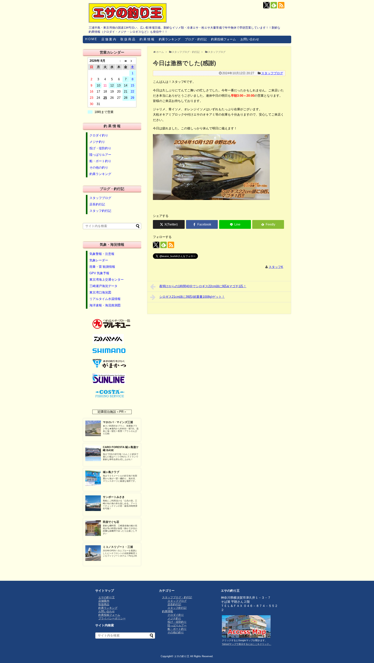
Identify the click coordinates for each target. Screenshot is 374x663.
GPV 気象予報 (99, 273)
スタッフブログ (272, 73)
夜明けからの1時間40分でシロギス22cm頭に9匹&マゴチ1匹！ (202, 286)
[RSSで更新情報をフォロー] (281, 5)
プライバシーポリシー (112, 618)
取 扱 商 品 (127, 39)
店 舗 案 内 (108, 39)
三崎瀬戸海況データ (103, 286)
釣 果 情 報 (146, 39)
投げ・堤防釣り (100, 148)
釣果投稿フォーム (223, 39)
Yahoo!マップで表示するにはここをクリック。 (246, 644)
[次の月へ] (132, 61)
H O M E (91, 39)
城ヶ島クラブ (111, 472)
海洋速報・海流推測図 (105, 305)
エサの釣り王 (106, 597)
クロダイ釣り (98, 135)
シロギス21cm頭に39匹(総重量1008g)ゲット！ (192, 296)
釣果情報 (167, 611)
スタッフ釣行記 (100, 210)
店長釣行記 (97, 204)
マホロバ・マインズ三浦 (118, 422)
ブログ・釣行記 (196, 39)
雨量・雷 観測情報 (102, 266)
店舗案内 (103, 600)
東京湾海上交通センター (106, 279)
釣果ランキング (170, 39)
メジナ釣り (97, 141)
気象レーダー (98, 260)
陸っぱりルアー (100, 154)
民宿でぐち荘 (111, 521)
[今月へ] (126, 61)
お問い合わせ (249, 39)
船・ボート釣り (100, 161)
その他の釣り (98, 167)
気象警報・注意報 (101, 253)
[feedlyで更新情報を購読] (274, 5)
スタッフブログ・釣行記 (177, 597)
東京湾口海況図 (100, 292)
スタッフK (276, 267)
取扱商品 (103, 604)
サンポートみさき (114, 497)
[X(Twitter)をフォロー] (266, 5)
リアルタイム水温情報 (105, 299)
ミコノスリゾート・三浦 (118, 546)
